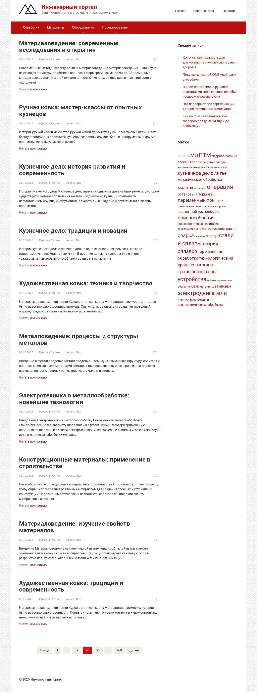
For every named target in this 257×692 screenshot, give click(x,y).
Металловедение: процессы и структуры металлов (78, 339)
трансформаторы (197, 271)
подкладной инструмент (214, 206)
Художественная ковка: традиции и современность (71, 586)
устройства (192, 279)
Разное (55, 59)
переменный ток (196, 200)
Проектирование (115, 27)
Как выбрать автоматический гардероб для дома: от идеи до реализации (206, 121)
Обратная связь (204, 11)
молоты (185, 187)
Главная (180, 11)
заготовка (185, 167)
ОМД (193, 155)
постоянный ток (190, 212)
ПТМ (205, 155)
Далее (134, 650)
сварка (186, 235)
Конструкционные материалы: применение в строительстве (84, 463)
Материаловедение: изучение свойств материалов (74, 527)
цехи (195, 286)
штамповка (221, 286)
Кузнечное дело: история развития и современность (72, 170)
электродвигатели (202, 293)
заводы (221, 162)
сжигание (200, 236)
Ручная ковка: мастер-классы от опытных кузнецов (80, 110)
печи (219, 201)
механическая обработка (200, 179)
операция (220, 186)
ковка (208, 167)
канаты (198, 167)
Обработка (31, 27)
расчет (231, 229)
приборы (211, 211)
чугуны (205, 286)
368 (119, 650)
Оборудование (83, 27)
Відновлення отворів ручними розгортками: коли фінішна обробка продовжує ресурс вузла (210, 91)
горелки (196, 162)
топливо (204, 264)
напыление (200, 188)
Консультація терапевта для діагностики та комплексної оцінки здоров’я (209, 62)
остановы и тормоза (195, 194)
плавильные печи (189, 206)
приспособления (196, 218)
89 (76, 650)
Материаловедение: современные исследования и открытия (68, 46)
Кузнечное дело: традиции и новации (73, 230)
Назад (44, 650)
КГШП (182, 156)
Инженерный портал (69, 7)
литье (220, 173)
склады (212, 236)
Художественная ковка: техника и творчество (85, 283)
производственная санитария (198, 224)
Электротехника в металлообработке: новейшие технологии (74, 398)
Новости (229, 11)
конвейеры (220, 167)
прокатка (218, 229)
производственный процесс (195, 229)
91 (98, 650)
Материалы (55, 27)
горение (209, 162)
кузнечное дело (195, 173)
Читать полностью (33, 89)
